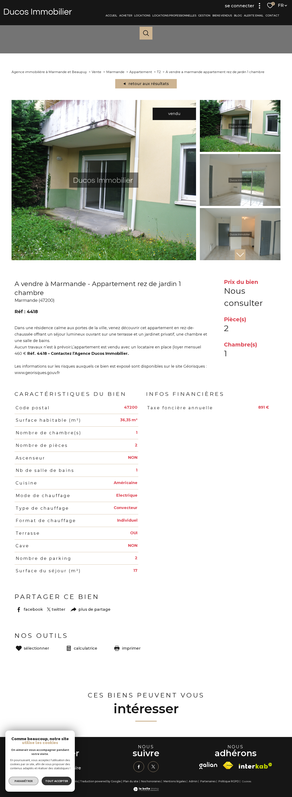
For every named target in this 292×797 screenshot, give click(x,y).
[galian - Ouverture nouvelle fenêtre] (208, 765)
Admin (193, 781)
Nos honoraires (151, 781)
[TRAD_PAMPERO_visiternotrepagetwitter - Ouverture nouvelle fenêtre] (153, 766)
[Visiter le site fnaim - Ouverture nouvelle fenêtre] (228, 765)
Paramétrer (24, 781)
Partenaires (207, 781)
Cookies (246, 781)
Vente (96, 72)
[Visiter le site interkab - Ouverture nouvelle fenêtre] (255, 766)
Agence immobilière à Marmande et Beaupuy (49, 72)
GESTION (204, 15)
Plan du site (130, 781)
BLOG (238, 15)
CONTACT (272, 15)
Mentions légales (175, 781)
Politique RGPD (228, 781)
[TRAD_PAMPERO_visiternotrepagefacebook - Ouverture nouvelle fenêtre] (138, 766)
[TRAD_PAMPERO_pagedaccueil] (38, 13)
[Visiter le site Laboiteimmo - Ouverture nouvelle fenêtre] (146, 789)
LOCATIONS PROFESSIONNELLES (174, 15)
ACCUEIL (111, 15)
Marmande (115, 72)
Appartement (140, 72)
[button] (240, 254)
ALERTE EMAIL (254, 15)
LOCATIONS (142, 15)
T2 (159, 72)
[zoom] (104, 259)
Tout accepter (56, 781)
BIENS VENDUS (222, 15)
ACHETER (125, 15)
